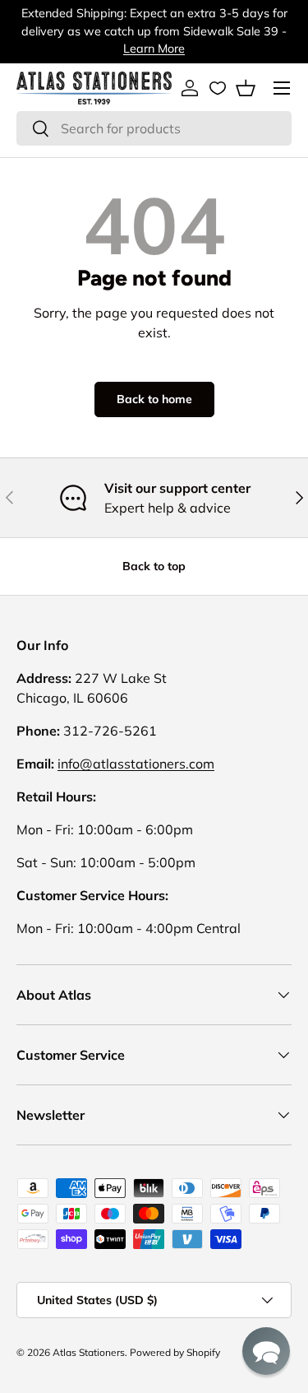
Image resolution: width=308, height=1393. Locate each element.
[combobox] (154, 128)
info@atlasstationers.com (135, 763)
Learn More (154, 48)
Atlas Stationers (89, 1352)
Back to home (154, 399)
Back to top (154, 566)
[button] (246, 88)
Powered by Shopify (175, 1352)
